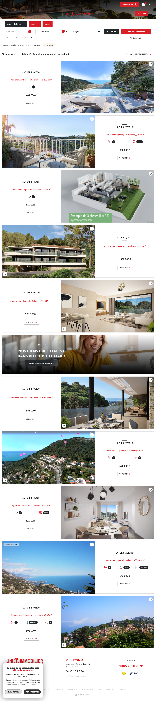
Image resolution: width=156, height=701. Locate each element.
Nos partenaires (72, 690)
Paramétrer (13, 692)
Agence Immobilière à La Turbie (13, 45)
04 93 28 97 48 (75, 671)
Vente (29, 45)
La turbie (38, 45)
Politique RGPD (110, 690)
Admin (100, 690)
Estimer (47, 24)
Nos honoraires (58, 690)
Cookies (122, 690)
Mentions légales (87, 690)
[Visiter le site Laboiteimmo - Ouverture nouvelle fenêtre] (81, 695)
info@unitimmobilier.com (76, 676)
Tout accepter (32, 692)
